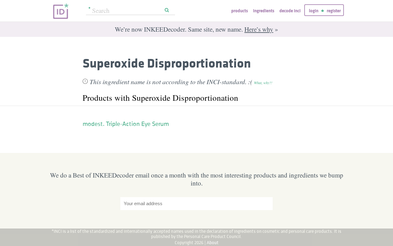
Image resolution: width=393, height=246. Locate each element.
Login (313, 10)
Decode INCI (290, 10)
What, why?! (263, 82)
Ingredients (263, 10)
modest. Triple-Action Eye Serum (126, 124)
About (213, 242)
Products (239, 10)
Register (334, 10)
